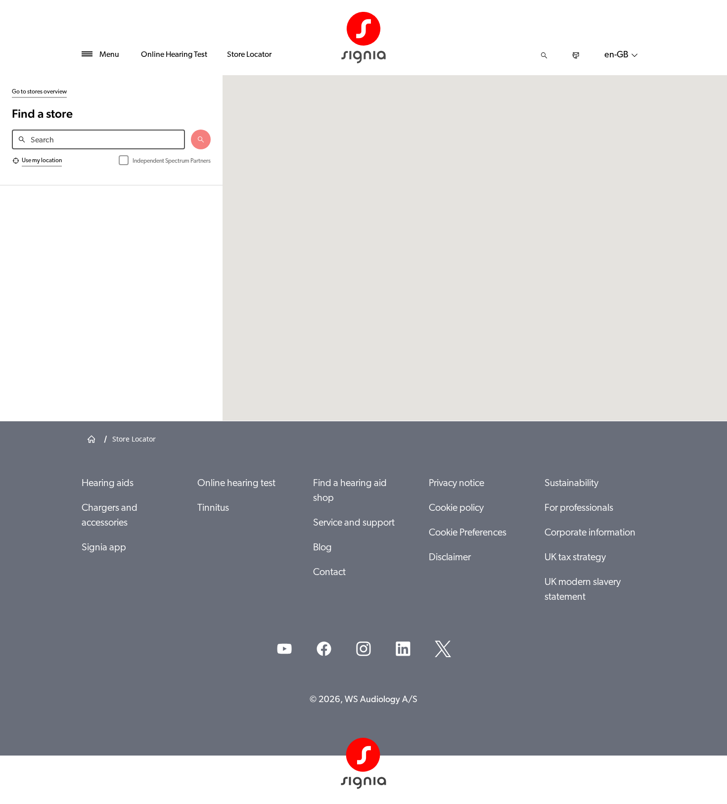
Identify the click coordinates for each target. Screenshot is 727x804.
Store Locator (249, 55)
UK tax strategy (575, 558)
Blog (322, 548)
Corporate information (590, 533)
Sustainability (571, 484)
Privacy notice (456, 484)
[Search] (544, 55)
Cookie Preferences (467, 533)
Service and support (354, 523)
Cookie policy (456, 508)
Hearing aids (108, 484)
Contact (329, 573)
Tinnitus (213, 508)
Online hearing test (236, 484)
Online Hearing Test (174, 55)
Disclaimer (450, 558)
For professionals (579, 508)
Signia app (104, 548)
